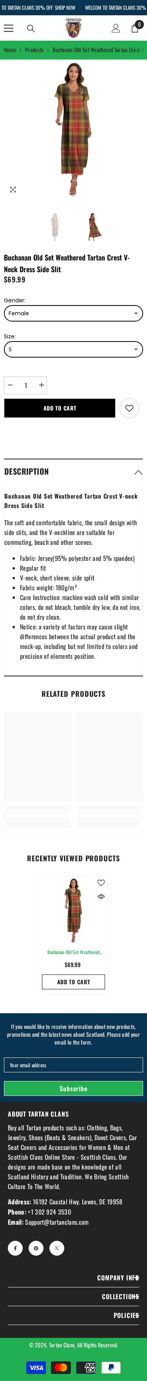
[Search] (31, 28)
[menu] (8, 28)
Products (34, 49)
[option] (73, 129)
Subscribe (73, 1088)
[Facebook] (15, 1248)
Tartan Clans (61, 1345)
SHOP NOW (64, 7)
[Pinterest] (36, 1248)
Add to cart (60, 408)
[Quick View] (101, 896)
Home (10, 49)
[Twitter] (56, 1248)
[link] (37, 809)
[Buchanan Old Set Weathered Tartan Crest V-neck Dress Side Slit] (73, 910)
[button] (73, 471)
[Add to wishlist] (129, 408)
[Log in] (116, 28)
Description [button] (26, 471)
